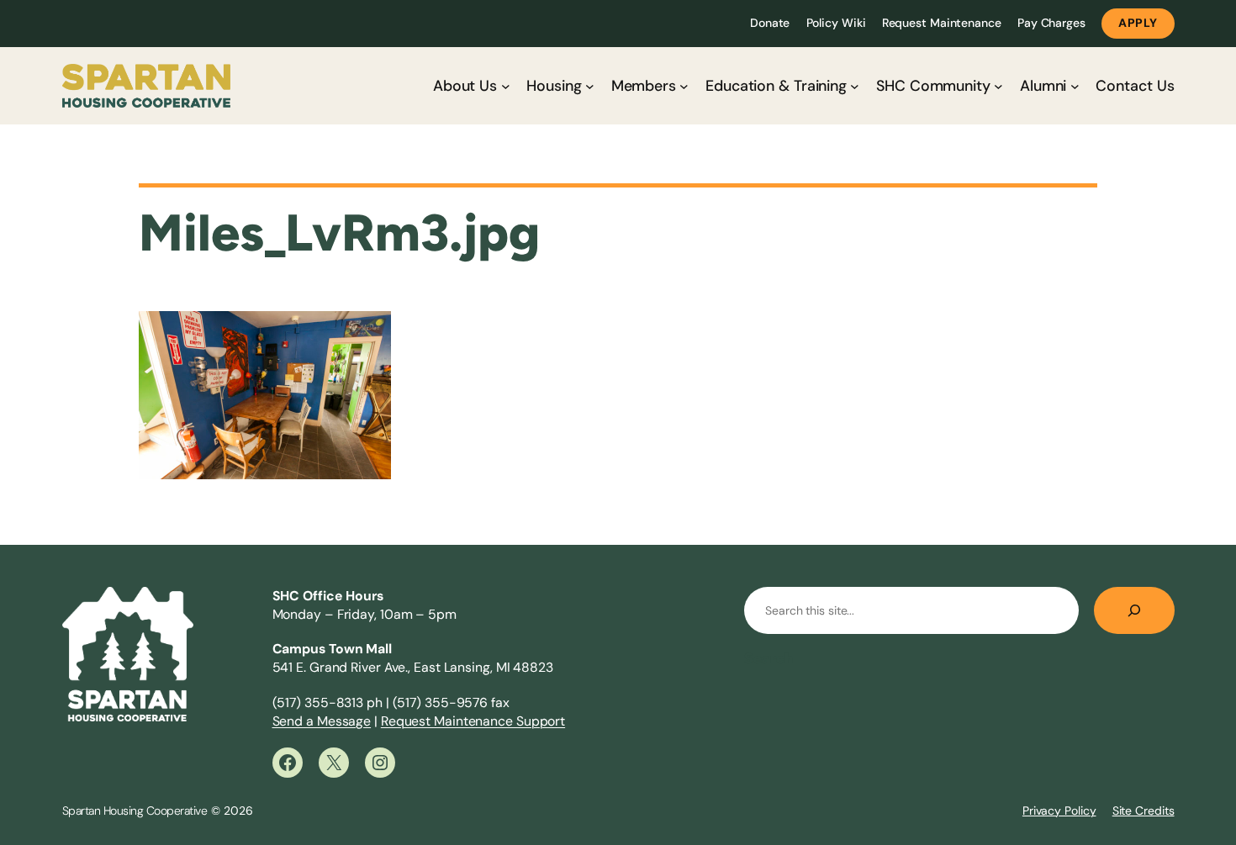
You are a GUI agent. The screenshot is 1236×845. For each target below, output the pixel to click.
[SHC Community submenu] (998, 86)
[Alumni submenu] (1075, 86)
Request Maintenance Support (473, 721)
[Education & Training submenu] (854, 86)
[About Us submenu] (505, 86)
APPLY (1138, 22)
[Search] (1134, 610)
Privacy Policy (1059, 810)
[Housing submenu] (589, 86)
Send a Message (322, 721)
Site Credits (1143, 810)
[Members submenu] (684, 86)
